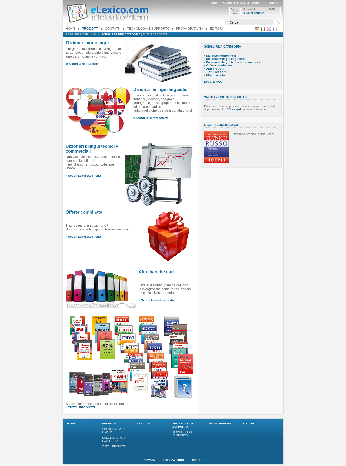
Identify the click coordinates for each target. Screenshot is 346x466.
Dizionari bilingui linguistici (160, 89)
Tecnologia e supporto (148, 29)
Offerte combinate (84, 212)
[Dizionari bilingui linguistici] (98, 139)
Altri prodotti (215, 68)
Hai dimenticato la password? (241, 2)
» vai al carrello (253, 13)
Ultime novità (215, 75)
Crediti (197, 459)
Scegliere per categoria (120, 34)
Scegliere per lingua (82, 34)
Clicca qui (234, 109)
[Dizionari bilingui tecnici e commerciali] (158, 205)
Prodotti (90, 29)
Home (70, 29)
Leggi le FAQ (213, 81)
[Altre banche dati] (101, 308)
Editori (216, 29)
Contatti (112, 29)
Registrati (271, 2)
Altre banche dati (156, 272)
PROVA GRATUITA (189, 29)
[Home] (107, 24)
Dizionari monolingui (221, 55)
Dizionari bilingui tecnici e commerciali (233, 62)
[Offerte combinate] (169, 263)
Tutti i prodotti (155, 34)
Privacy (149, 459)
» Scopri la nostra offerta (83, 63)
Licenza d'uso (173, 459)
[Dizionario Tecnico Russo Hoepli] (216, 162)
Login (213, 2)
